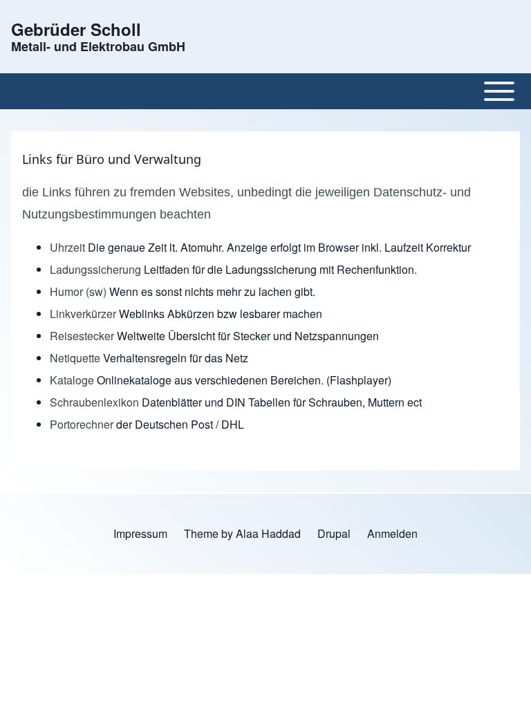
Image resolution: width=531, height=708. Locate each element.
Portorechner (83, 424)
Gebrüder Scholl (76, 29)
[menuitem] (140, 534)
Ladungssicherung (97, 269)
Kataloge (72, 380)
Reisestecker (83, 336)
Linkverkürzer (84, 314)
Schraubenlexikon (94, 402)
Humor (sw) (78, 291)
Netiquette (75, 358)
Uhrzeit (69, 247)
